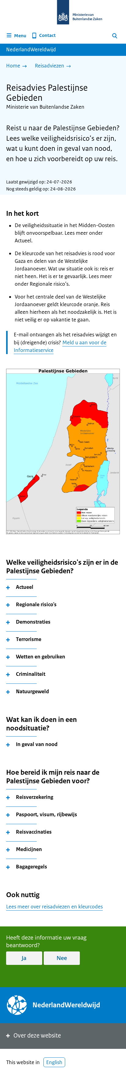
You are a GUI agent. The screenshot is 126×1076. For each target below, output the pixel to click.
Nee (62, 958)
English (54, 1062)
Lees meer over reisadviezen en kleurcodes (54, 906)
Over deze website (37, 1035)
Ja (24, 958)
